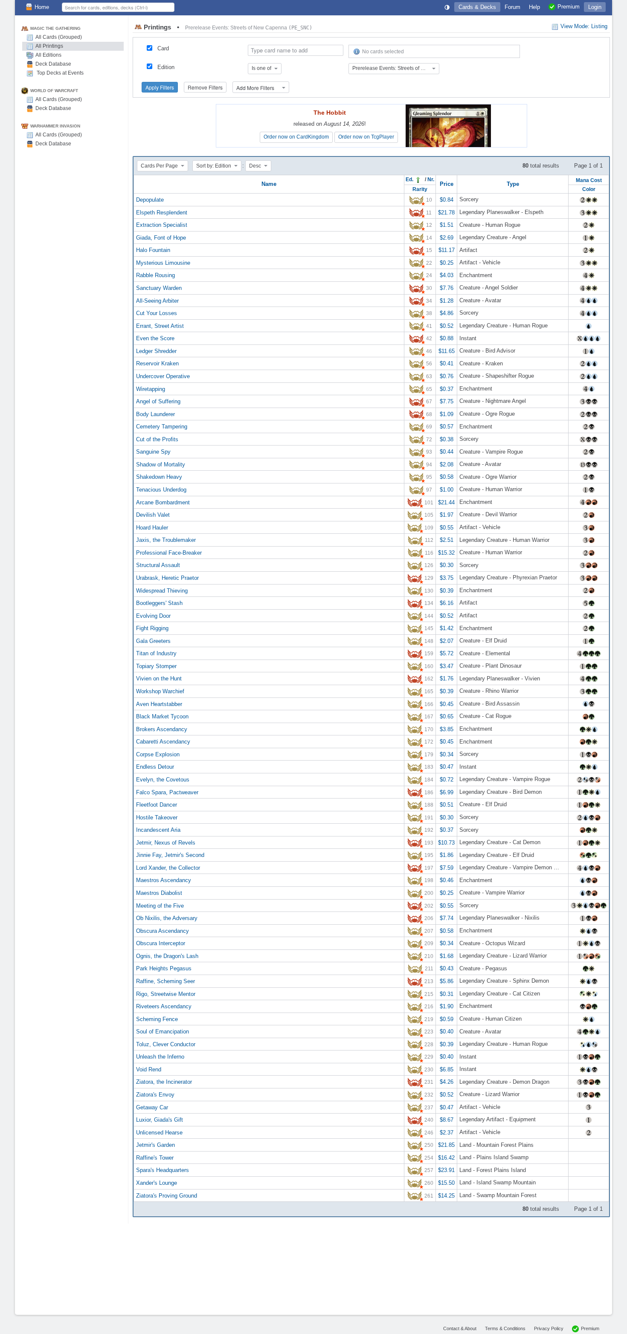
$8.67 (446, 1120)
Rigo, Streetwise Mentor (165, 993)
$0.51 (446, 805)
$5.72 (446, 653)
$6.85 (446, 1069)
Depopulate (150, 200)
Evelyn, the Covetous (162, 779)
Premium (590, 1328)
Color (588, 189)
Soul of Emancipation (162, 1031)
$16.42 (446, 1157)
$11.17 (446, 250)
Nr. (430, 179)
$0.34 (446, 754)
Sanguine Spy (153, 452)
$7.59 (446, 867)
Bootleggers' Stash (159, 603)
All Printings (49, 46)
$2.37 (446, 1132)
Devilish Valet (153, 515)
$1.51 (446, 225)
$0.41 (446, 363)
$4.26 (446, 1082)
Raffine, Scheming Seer (165, 981)
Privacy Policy (548, 1328)
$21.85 (446, 1145)
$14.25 (446, 1195)
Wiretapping (150, 388)
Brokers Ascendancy (161, 729)
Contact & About (459, 1328)
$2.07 (446, 640)
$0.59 (446, 1019)
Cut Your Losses (156, 313)
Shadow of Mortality (160, 464)
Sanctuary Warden (159, 288)
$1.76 (446, 678)
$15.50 (446, 1183)
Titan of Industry (156, 653)
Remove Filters (205, 87)
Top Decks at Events (59, 73)
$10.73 (446, 842)
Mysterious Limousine (163, 262)
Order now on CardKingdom (296, 137)
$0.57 (446, 426)
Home (42, 7)
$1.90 (446, 1006)
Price (446, 184)
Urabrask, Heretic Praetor (167, 578)
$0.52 (446, 325)
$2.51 (446, 540)
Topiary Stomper (156, 666)
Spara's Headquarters (162, 1170)
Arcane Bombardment (163, 502)
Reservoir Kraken (157, 363)
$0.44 (446, 452)
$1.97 (446, 515)
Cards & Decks (477, 7)
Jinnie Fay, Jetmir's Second (170, 855)
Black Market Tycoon (162, 716)
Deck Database (53, 64)
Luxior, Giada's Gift (159, 1120)
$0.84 (446, 200)
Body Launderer (155, 414)
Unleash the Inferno (160, 1056)
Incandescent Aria (158, 830)
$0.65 (446, 716)
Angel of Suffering (158, 401)
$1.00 (446, 489)
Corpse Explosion (158, 754)
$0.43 (446, 968)
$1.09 (446, 414)
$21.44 (446, 502)
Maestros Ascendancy (163, 880)
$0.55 (446, 527)
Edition (165, 67)
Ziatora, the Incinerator (164, 1082)
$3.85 (446, 729)
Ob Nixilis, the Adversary (166, 918)
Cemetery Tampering (161, 426)
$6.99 (446, 792)
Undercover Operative (163, 376)
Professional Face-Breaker (169, 552)
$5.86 (446, 981)
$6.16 (446, 603)
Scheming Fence (157, 1019)
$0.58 (446, 477)
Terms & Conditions (505, 1328)
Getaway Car (152, 1107)
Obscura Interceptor (160, 943)
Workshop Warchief (160, 691)
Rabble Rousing (155, 275)
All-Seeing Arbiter (157, 300)
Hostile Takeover (156, 817)
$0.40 (446, 1031)
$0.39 (446, 590)
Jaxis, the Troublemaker (166, 540)
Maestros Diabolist (159, 893)
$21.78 (446, 212)
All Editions (48, 55)
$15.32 (446, 552)
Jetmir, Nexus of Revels (165, 842)
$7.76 (446, 288)
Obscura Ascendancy (162, 930)
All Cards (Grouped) (58, 37)
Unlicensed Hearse (159, 1132)
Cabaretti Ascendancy (163, 741)
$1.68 (446, 955)
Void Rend (148, 1069)
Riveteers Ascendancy (164, 1006)
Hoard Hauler (152, 527)
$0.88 (446, 338)
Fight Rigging (152, 628)
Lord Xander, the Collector (168, 867)
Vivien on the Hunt (159, 678)
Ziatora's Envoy (155, 1094)
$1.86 (446, 855)
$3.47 (446, 666)
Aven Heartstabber (159, 703)
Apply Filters (159, 87)
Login (594, 7)
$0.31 (446, 993)
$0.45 (446, 703)
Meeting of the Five (160, 905)
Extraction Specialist (161, 225)
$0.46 (446, 880)
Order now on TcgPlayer (366, 137)
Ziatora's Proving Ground (166, 1195)
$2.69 (446, 237)
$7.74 (446, 918)
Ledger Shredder (156, 350)
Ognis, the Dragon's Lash (167, 955)
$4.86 (446, 313)
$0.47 (446, 767)
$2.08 (446, 464)
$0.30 (446, 565)
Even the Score (155, 338)
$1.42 (446, 628)
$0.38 (446, 439)
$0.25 (446, 262)
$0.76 (446, 376)
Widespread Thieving (162, 590)
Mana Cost (589, 180)
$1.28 (446, 300)
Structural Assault (158, 565)
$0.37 (446, 388)
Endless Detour (155, 767)
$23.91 (446, 1170)
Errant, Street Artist (160, 325)
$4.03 (446, 275)
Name (268, 184)
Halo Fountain (153, 250)
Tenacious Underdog (161, 489)
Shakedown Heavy (159, 477)
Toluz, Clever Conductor (165, 1044)
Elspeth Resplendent (161, 212)
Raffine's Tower (155, 1157)
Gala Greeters (153, 640)
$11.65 (446, 350)
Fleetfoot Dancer (156, 805)
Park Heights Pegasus (164, 968)
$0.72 (446, 779)
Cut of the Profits (157, 439)
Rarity (419, 189)
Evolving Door (153, 615)
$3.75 (446, 578)
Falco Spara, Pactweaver (167, 792)
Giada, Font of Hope (161, 237)
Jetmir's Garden (155, 1145)
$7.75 (446, 401)
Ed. (410, 179)
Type (513, 184)
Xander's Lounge (156, 1183)
